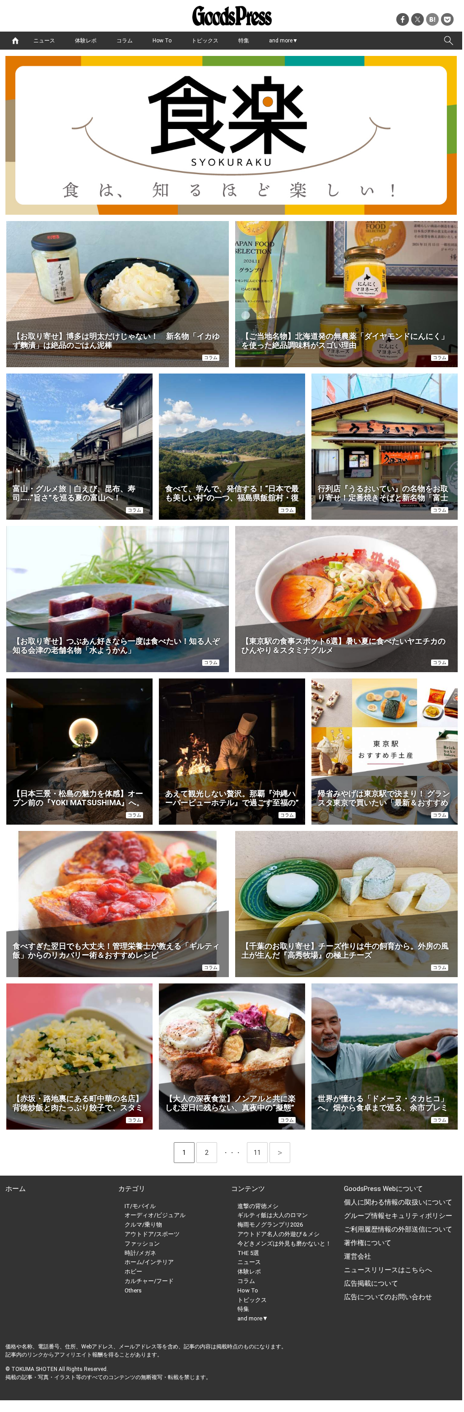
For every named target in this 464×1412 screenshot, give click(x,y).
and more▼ (283, 40)
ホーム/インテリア (149, 1262)
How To (162, 40)
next (279, 1152)
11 (261, 1152)
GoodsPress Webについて (383, 1189)
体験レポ (86, 40)
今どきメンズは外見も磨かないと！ (284, 1243)
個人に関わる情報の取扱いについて (398, 1202)
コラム (124, 40)
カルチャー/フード (149, 1281)
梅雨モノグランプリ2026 (270, 1224)
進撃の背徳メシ (257, 1206)
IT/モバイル (140, 1206)
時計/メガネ (140, 1253)
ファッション (142, 1243)
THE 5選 (248, 1253)
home (15, 41)
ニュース (44, 40)
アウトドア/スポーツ (152, 1234)
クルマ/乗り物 (143, 1224)
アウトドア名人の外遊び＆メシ (278, 1234)
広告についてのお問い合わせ (388, 1297)
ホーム (15, 1189)
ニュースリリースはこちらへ (388, 1270)
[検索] (449, 41)
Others (133, 1290)
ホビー (133, 1271)
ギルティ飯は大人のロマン (272, 1215)
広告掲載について (371, 1283)
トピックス (204, 40)
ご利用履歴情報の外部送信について (398, 1229)
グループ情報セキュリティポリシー (398, 1216)
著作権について (367, 1243)
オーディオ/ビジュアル (155, 1215)
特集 (243, 40)
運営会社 (357, 1256)
